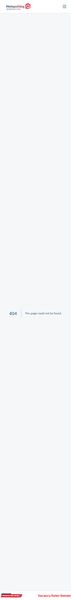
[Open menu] (64, 6)
